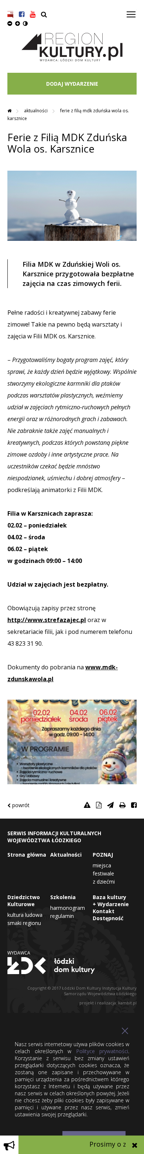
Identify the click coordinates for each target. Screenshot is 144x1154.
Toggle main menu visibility (131, 13)
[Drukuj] (122, 804)
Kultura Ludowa (24, 914)
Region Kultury (72, 47)
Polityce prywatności (102, 1051)
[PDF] (99, 804)
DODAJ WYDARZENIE (72, 83)
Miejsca (102, 865)
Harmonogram (67, 907)
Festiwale (103, 873)
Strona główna (26, 854)
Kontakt (103, 911)
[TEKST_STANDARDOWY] (9, 23)
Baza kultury (109, 897)
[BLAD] (87, 804)
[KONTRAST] (25, 23)
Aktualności (36, 110)
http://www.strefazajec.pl (46, 620)
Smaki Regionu (24, 922)
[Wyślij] (110, 804)
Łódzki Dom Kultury (72, 965)
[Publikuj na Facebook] (134, 804)
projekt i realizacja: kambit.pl (108, 1003)
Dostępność (108, 918)
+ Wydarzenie (111, 904)
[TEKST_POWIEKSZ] (17, 23)
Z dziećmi (104, 881)
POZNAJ (103, 854)
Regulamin (62, 915)
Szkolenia (63, 897)
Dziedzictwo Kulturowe (23, 901)
